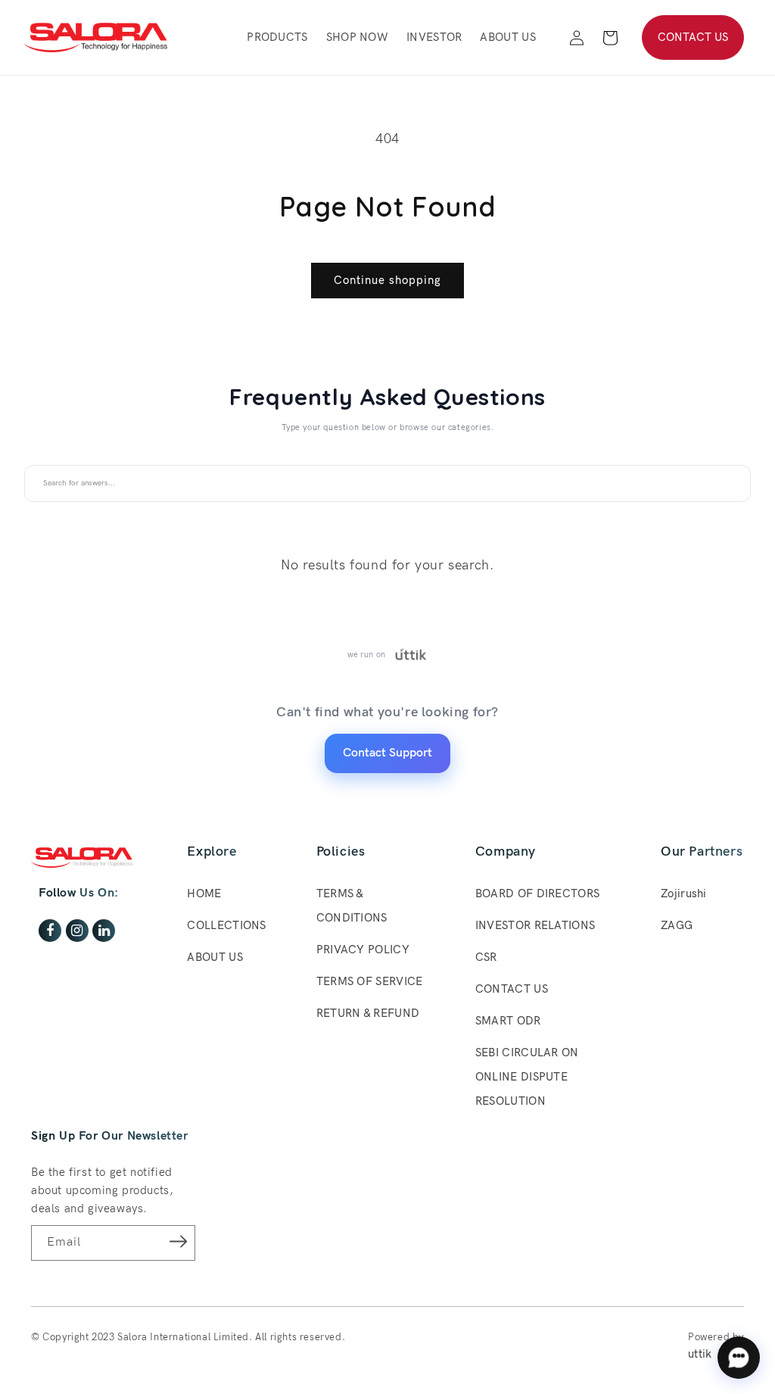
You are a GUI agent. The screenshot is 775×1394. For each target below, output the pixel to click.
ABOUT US (214, 957)
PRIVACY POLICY (362, 949)
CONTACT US (693, 37)
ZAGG (677, 925)
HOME (204, 893)
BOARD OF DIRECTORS (537, 893)
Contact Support (387, 753)
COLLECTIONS (226, 925)
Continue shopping (387, 280)
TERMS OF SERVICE (369, 981)
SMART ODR (508, 1021)
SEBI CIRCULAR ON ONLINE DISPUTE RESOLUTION (527, 1077)
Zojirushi (684, 893)
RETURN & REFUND (368, 1013)
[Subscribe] (178, 1241)
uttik (700, 1354)
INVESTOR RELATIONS (535, 925)
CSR (486, 957)
